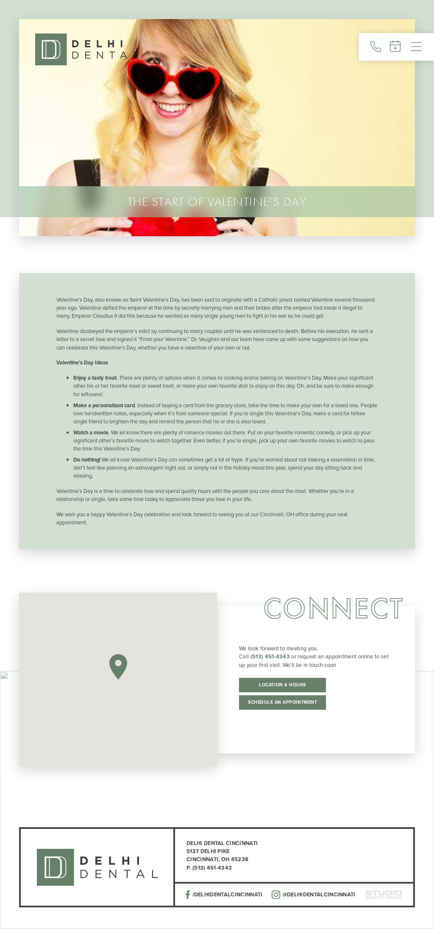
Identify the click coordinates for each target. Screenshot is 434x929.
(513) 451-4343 (270, 656)
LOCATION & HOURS (282, 685)
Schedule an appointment (282, 702)
